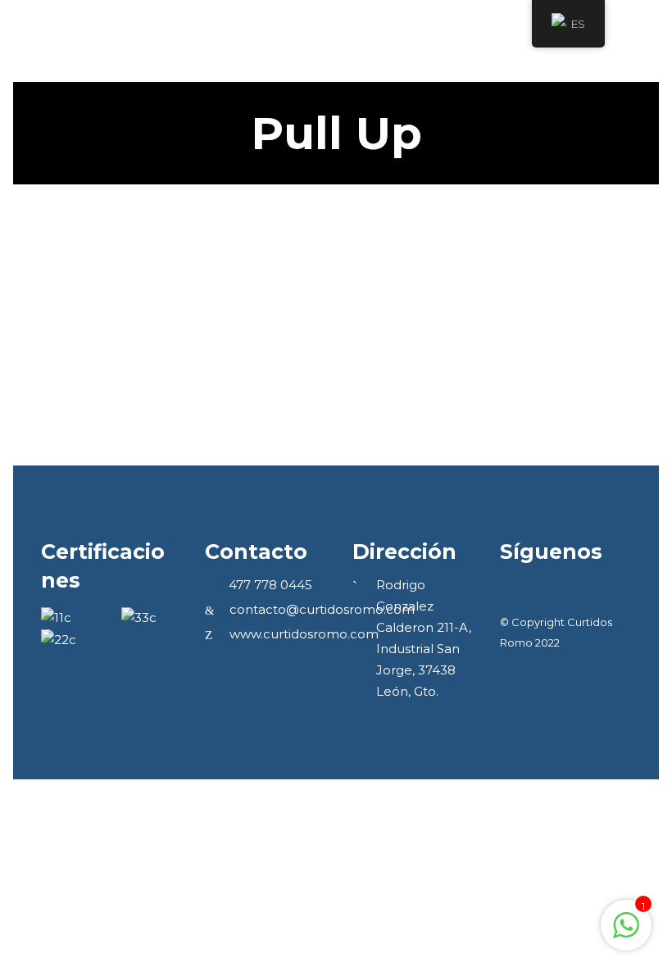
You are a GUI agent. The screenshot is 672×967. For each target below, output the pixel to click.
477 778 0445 (270, 584)
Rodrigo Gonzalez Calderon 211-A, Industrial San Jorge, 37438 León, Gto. (423, 638)
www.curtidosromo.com (304, 634)
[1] (626, 934)
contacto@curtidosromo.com (322, 609)
